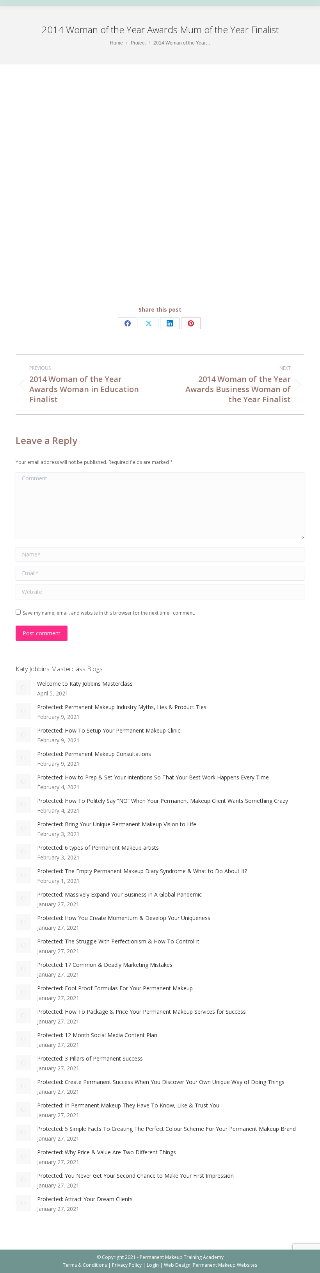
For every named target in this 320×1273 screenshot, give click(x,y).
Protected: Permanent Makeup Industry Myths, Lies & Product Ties (121, 707)
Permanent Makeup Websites (225, 1265)
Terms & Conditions (85, 1265)
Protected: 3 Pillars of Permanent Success (90, 1058)
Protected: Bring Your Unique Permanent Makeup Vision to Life (116, 824)
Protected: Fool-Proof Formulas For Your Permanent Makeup (115, 988)
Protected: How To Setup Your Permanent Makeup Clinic (108, 730)
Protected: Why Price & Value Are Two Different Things (106, 1152)
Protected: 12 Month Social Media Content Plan (97, 1035)
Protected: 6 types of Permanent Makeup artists (98, 847)
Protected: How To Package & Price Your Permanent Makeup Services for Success (141, 1011)
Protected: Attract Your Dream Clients (85, 1199)
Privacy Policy (127, 1265)
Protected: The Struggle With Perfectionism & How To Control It (118, 941)
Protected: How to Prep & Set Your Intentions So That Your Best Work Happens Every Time (153, 777)
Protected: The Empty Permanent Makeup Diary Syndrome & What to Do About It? (142, 871)
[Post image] (23, 687)
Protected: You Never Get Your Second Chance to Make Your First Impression (135, 1175)
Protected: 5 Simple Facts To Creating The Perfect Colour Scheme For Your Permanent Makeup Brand (166, 1128)
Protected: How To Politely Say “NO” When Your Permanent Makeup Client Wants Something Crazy (162, 800)
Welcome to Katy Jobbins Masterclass (85, 683)
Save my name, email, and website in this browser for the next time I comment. (109, 613)
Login (153, 1265)
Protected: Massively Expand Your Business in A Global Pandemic (119, 894)
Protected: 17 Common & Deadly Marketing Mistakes (104, 964)
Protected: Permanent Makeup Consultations (94, 754)
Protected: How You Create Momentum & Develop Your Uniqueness (123, 918)
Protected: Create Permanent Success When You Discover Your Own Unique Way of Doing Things (160, 1082)
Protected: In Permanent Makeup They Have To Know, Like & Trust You (128, 1105)
